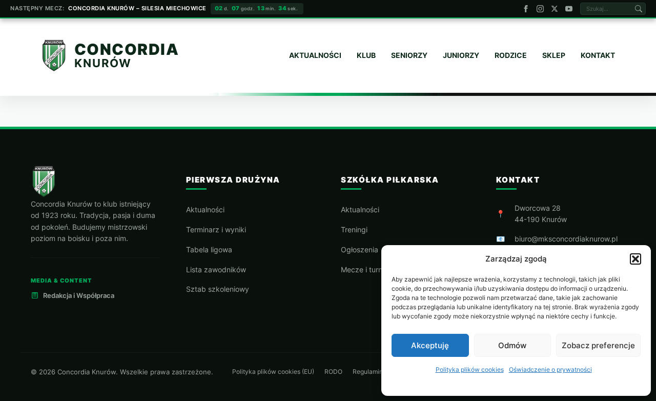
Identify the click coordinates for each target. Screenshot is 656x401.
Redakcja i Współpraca (78, 295)
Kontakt (598, 55)
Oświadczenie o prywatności (550, 369)
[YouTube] (568, 8)
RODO (333, 372)
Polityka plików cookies (470, 369)
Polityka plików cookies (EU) (273, 372)
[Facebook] (525, 8)
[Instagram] (540, 8)
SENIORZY (409, 55)
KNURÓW (103, 62)
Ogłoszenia (359, 249)
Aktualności (205, 209)
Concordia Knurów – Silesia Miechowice (137, 8)
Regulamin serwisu (379, 372)
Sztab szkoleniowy (217, 289)
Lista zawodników (216, 269)
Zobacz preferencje (598, 345)
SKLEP (553, 55)
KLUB (366, 55)
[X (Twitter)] (554, 8)
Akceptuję (430, 345)
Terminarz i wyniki (216, 229)
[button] (635, 259)
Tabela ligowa (209, 249)
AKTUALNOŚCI (315, 55)
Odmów (512, 345)
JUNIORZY (461, 55)
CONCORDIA (126, 49)
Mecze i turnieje (367, 269)
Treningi (354, 229)
